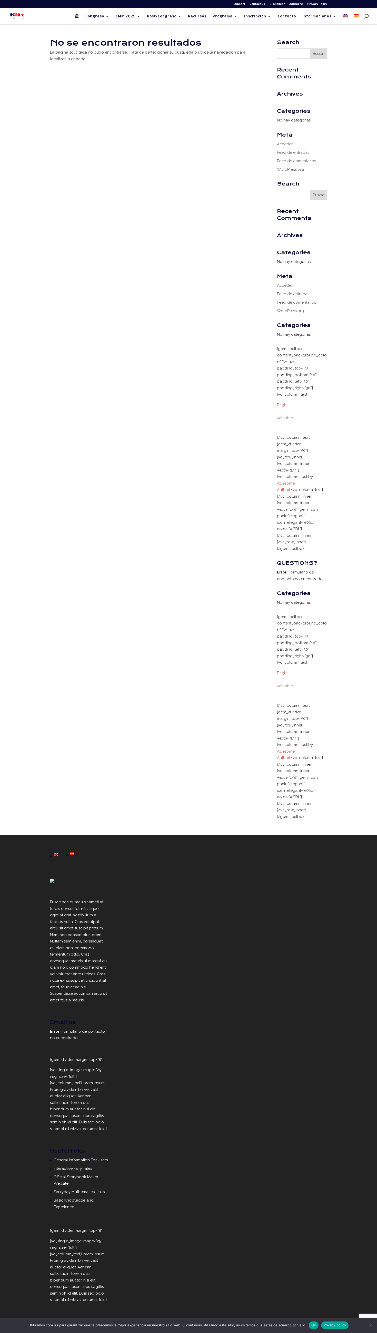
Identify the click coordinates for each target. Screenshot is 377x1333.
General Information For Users (81, 1160)
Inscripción (255, 17)
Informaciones (316, 17)
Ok (313, 1325)
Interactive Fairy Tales (73, 1168)
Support (239, 4)
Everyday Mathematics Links (79, 1192)
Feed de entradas (293, 152)
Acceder (285, 144)
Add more (296, 4)
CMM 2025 (125, 17)
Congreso (94, 17)
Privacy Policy (317, 4)
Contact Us (257, 4)
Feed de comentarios (296, 161)
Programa (223, 17)
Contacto (287, 17)
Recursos (197, 17)
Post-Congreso (161, 17)
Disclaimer (277, 4)
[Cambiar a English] (56, 855)
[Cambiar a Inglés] (345, 19)
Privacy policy (335, 1325)
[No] (370, 1325)
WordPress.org (290, 169)
